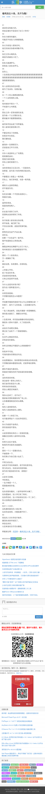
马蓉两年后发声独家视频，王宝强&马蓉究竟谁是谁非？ (21, 575)
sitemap (7, 789)
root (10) (13, 773)
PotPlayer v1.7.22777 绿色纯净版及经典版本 (17, 721)
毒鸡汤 (13, 539)
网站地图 (13, 789)
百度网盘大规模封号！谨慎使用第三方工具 (16, 588)
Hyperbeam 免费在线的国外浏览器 (14, 559)
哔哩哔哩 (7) (11, 781)
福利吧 (19, 539)
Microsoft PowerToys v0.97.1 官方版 (14, 717)
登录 (18, 789)
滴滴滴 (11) (12, 770)
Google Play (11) (30, 770)
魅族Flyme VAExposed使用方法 (13, 592)
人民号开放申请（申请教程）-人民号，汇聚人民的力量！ (21, 572)
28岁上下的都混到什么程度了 (12, 579)
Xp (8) (4, 781)
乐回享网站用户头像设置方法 (12, 569)
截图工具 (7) (33, 781)
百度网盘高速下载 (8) (36, 779)
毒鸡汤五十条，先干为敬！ (15, 13)
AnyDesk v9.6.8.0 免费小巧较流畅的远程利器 (17, 725)
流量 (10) (20, 773)
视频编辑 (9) (38, 773)
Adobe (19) (14, 765)
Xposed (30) (6, 765)
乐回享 (22, 2)
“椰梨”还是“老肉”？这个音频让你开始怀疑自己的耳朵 (20, 582)
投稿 (25, 789)
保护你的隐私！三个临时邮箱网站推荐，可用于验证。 (20, 595)
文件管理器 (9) (31, 776)
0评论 (34, 17)
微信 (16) (32, 765)
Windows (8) (16, 779)
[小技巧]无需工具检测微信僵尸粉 (13, 585)
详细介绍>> (19, 673)
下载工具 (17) (24, 765)
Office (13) (5, 767)
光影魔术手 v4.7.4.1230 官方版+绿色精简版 (16, 733)
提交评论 (39, 617)
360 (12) (4, 770)
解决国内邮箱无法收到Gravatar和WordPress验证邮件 (20, 566)
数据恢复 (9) (29, 773)
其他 (3, 17)
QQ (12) (33, 767)
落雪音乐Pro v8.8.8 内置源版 (11, 749)
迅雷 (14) (39, 765)
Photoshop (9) (6, 779)
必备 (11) (20, 770)
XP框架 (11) (5, 773)
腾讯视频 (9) (21, 776)
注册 (21, 789)
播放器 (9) (13, 776)
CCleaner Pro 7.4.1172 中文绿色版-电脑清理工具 (18, 729)
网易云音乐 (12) (24, 767)
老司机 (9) (5, 776)
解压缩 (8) (25, 779)
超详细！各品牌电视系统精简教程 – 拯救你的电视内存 (20, 713)
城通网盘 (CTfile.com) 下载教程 (13, 562)
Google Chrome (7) (22, 781)
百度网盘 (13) (14, 767)
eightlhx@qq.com (35, 789)
